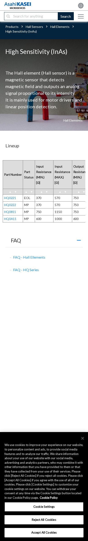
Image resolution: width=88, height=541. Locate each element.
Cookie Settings (44, 506)
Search (65, 16)
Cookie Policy (49, 497)
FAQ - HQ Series (26, 270)
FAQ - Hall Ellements (29, 257)
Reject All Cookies (44, 519)
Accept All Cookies (44, 532)
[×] (83, 438)
